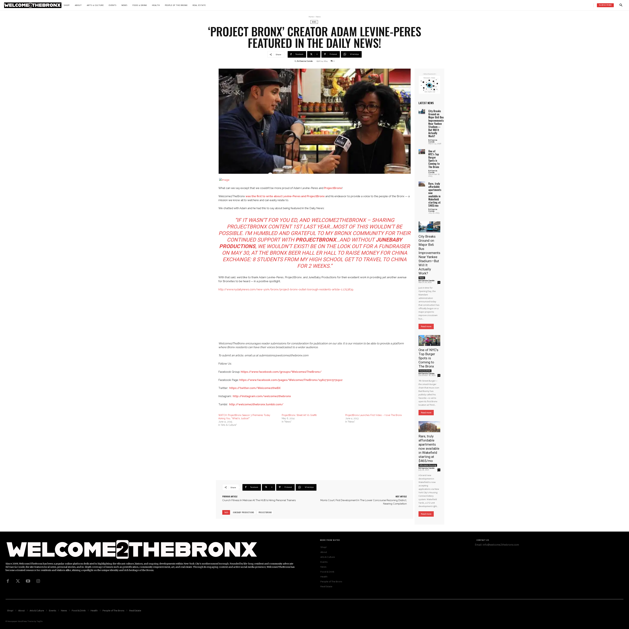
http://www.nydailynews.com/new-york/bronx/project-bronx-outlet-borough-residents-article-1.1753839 (285, 289)
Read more (426, 326)
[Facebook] (8, 581)
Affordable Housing (427, 465)
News (318, 17)
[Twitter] (18, 581)
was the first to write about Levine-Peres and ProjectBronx (285, 196)
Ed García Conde (305, 61)
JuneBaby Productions (243, 512)
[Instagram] (38, 581)
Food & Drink (424, 371)
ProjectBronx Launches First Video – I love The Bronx (373, 415)
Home (311, 17)
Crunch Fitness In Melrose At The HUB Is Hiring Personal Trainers (259, 500)
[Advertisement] (314, 319)
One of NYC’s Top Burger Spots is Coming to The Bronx (434, 159)
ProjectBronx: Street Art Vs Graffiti (299, 415)
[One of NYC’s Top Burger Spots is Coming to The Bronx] (422, 151)
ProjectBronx (333, 188)
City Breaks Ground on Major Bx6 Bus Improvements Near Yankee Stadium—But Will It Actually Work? (436, 123)
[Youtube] (28, 581)
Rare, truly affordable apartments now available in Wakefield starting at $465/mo (434, 194)
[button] (621, 5)
